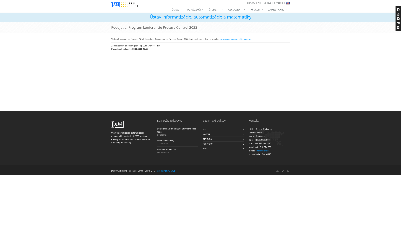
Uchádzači (194, 9)
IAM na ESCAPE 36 (166, 149)
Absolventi (235, 9)
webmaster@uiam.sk (166, 170)
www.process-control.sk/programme (236, 39)
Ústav (175, 9)
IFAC (205, 148)
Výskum (255, 9)
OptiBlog (278, 3)
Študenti (214, 9)
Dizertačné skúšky (165, 140)
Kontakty (250, 3)
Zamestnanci (276, 9)
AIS (259, 3)
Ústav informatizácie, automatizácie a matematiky (200, 17)
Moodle (267, 3)
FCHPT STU (208, 144)
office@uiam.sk (262, 150)
